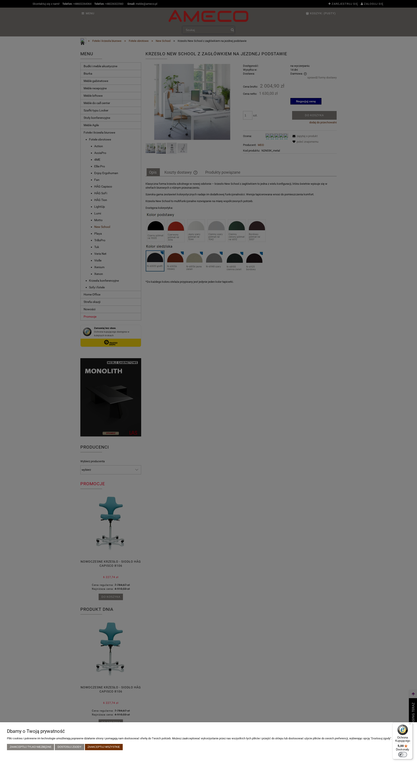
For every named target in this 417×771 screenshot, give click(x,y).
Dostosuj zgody (69, 746)
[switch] (402, 754)
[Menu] (410, 724)
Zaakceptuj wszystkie (104, 746)
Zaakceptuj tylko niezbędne (30, 746)
